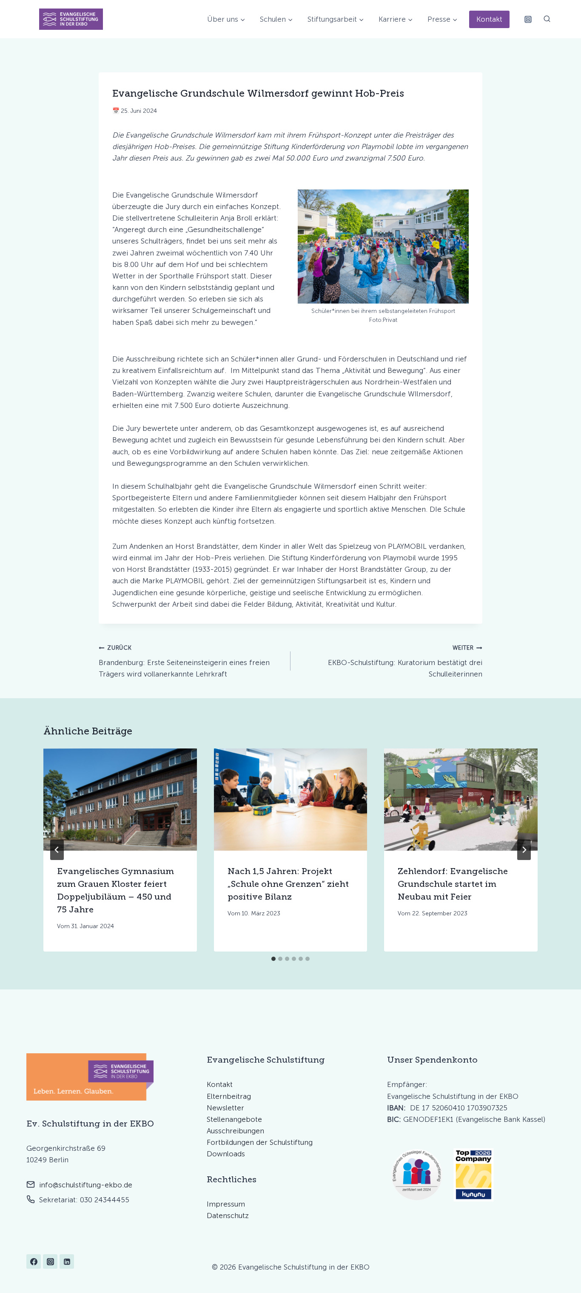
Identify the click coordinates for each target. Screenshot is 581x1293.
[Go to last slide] (57, 850)
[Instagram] (528, 19)
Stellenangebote (234, 1119)
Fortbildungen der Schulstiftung (260, 1142)
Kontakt (489, 19)
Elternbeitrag (229, 1096)
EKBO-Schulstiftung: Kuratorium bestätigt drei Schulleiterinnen (405, 661)
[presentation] (120, 799)
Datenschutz (228, 1215)
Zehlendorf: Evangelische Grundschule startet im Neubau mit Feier (453, 883)
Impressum (226, 1204)
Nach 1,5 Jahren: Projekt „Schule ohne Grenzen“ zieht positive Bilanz (288, 883)
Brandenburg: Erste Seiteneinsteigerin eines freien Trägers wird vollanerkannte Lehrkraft (184, 661)
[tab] (273, 959)
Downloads (226, 1154)
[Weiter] (524, 850)
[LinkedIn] (67, 1261)
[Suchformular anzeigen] (547, 19)
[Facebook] (33, 1261)
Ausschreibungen (235, 1131)
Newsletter (225, 1108)
